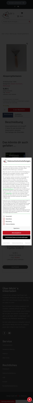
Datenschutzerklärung (8, 189)
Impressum (27, 243)
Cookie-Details (6, 243)
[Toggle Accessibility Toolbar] (29, 399)
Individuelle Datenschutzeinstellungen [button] (16, 237)
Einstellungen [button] (9, 193)
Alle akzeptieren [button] (16, 232)
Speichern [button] (16, 228)
